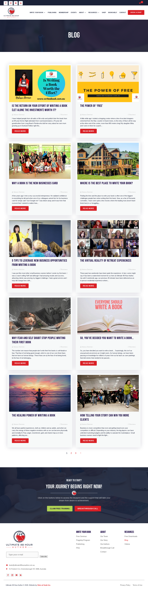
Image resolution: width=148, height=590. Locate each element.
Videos (127, 544)
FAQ (78, 548)
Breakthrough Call (107, 548)
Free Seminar (81, 536)
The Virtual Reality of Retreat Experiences (105, 261)
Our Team (104, 536)
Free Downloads (130, 536)
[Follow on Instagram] (11, 3)
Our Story (104, 540)
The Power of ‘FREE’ (91, 106)
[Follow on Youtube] (16, 3)
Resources (92, 12)
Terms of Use (137, 585)
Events (74, 12)
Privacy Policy (125, 585)
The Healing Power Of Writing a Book (33, 415)
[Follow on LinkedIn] (21, 3)
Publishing (52, 12)
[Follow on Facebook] (6, 3)
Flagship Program (83, 540)
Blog (126, 540)
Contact (122, 12)
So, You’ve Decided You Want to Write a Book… (107, 338)
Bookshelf (112, 12)
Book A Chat (136, 12)
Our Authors (104, 544)
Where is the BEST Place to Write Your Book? (106, 183)
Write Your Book (36, 12)
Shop (104, 12)
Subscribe (44, 556)
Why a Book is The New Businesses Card (35, 183)
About (81, 12)
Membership (63, 12)
